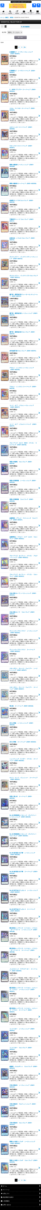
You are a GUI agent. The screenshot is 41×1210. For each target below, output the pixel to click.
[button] (2, 5)
